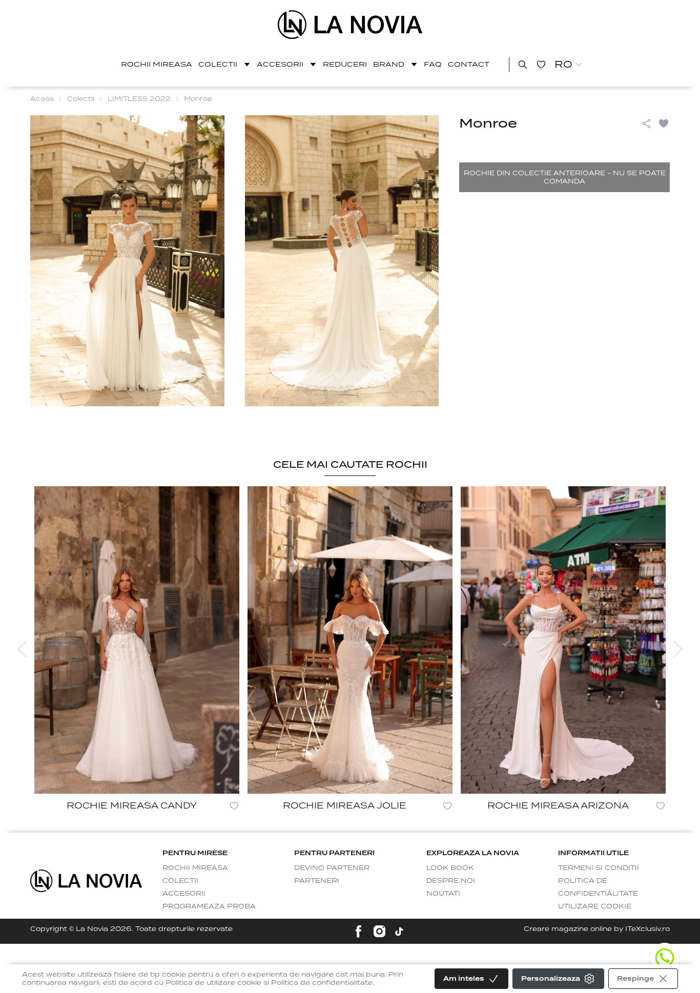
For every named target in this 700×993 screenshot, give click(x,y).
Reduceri (345, 64)
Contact (468, 64)
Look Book (450, 868)
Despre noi (450, 880)
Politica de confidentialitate (598, 887)
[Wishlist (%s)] (541, 64)
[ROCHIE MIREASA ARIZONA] (563, 640)
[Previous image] (22, 649)
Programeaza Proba (209, 906)
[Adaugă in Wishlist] (663, 123)
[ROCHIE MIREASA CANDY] (136, 640)
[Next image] (678, 649)
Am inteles (463, 978)
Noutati (443, 893)
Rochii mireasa (156, 64)
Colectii (217, 64)
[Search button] (523, 64)
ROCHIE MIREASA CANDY (132, 806)
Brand (388, 64)
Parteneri (316, 880)
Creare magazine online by (597, 929)
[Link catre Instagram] (379, 931)
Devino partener (331, 868)
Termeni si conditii (598, 868)
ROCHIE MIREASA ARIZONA (558, 806)
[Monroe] (350, 24)
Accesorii (280, 64)
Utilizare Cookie (594, 906)
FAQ (433, 64)
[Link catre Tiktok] (399, 931)
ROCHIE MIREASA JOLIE (344, 806)
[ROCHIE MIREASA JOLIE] (350, 640)
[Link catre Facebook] (358, 931)
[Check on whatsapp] (665, 958)
